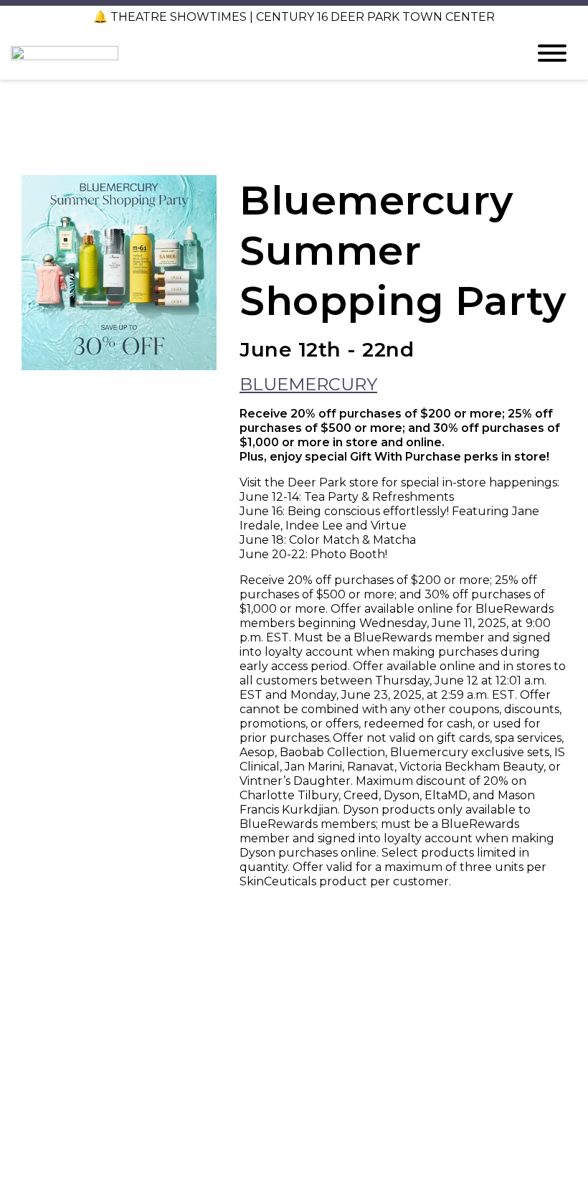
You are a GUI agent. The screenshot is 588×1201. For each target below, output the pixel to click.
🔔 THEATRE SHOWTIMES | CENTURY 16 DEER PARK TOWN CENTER (294, 17)
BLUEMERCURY (308, 384)
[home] (258, 53)
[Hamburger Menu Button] (552, 53)
